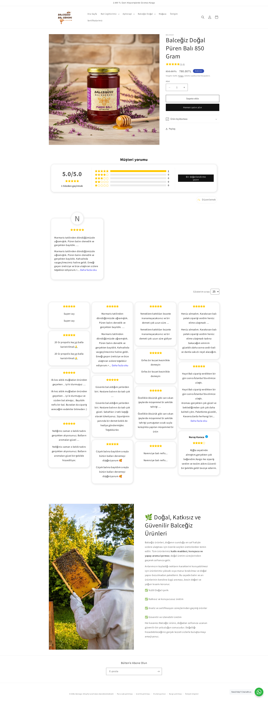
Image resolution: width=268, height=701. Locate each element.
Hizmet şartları (159, 694)
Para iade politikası (125, 694)
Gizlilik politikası (143, 694)
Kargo (180, 76)
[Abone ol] (158, 671)
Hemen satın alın (192, 107)
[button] (110, 14)
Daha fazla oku (88, 270)
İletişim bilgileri (192, 694)
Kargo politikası (175, 694)
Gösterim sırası (201, 291)
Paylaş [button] (172, 128)
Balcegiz (79, 694)
